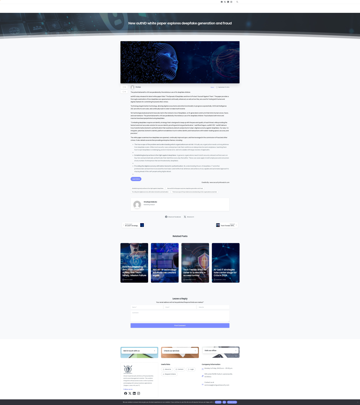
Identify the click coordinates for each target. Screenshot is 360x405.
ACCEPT (218, 402)
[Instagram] (231, 2)
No (224, 402)
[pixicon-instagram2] (138, 393)
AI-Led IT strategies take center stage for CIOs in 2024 (225, 272)
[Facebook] (221, 2)
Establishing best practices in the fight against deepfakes (147, 188)
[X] (224, 2)
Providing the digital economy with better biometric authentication (150, 192)
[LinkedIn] (228, 2)
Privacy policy (232, 402)
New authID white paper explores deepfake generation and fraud (185, 188)
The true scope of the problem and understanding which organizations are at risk (194, 192)
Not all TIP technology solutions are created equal (164, 272)
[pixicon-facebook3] (125, 393)
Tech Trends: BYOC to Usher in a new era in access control (194, 272)
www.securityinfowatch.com (219, 182)
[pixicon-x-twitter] (130, 393)
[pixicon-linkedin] (134, 393)
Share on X (190, 217)
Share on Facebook (174, 217)
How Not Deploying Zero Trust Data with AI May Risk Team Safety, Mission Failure (134, 271)
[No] (358, 402)
